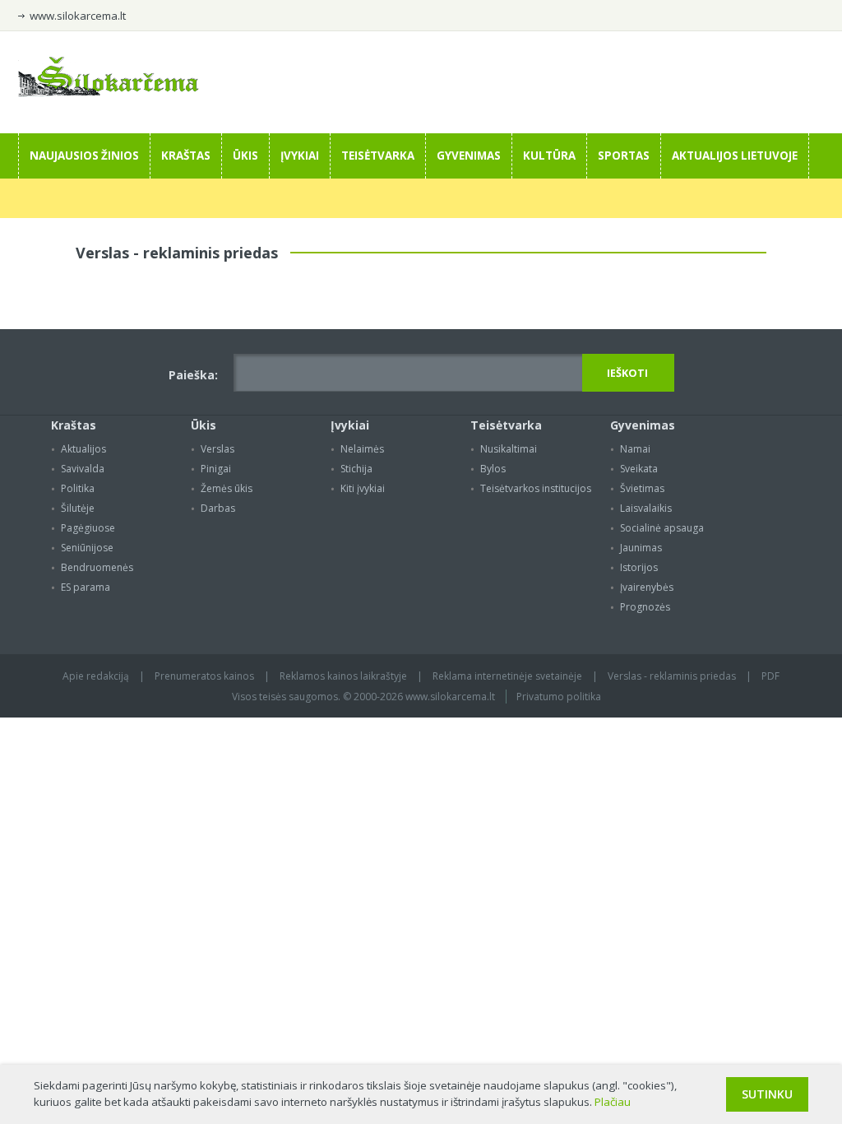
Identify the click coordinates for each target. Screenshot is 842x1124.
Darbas (218, 508)
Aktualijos (83, 449)
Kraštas (185, 155)
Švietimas (642, 488)
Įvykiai (299, 155)
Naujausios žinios (84, 155)
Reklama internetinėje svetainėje (507, 676)
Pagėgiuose (88, 528)
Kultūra (549, 155)
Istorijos (639, 567)
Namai (635, 449)
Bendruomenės (97, 567)
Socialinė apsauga (662, 528)
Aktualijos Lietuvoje (735, 155)
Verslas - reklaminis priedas (672, 676)
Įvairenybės (646, 587)
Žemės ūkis (226, 488)
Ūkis (245, 155)
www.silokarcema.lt (78, 15)
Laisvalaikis (646, 508)
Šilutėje (78, 508)
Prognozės (645, 607)
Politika (78, 488)
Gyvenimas (469, 155)
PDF (770, 676)
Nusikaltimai (508, 449)
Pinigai (216, 469)
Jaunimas (641, 548)
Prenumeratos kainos (204, 676)
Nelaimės (362, 449)
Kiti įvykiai (362, 488)
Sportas (624, 155)
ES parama (85, 587)
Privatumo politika (558, 697)
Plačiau (612, 1101)
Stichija (356, 469)
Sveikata (639, 469)
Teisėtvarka (377, 155)
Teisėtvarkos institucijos (535, 488)
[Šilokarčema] (108, 92)
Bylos (493, 469)
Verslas (217, 449)
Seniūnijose (87, 548)
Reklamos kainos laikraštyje (343, 676)
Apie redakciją (95, 676)
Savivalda (82, 469)
